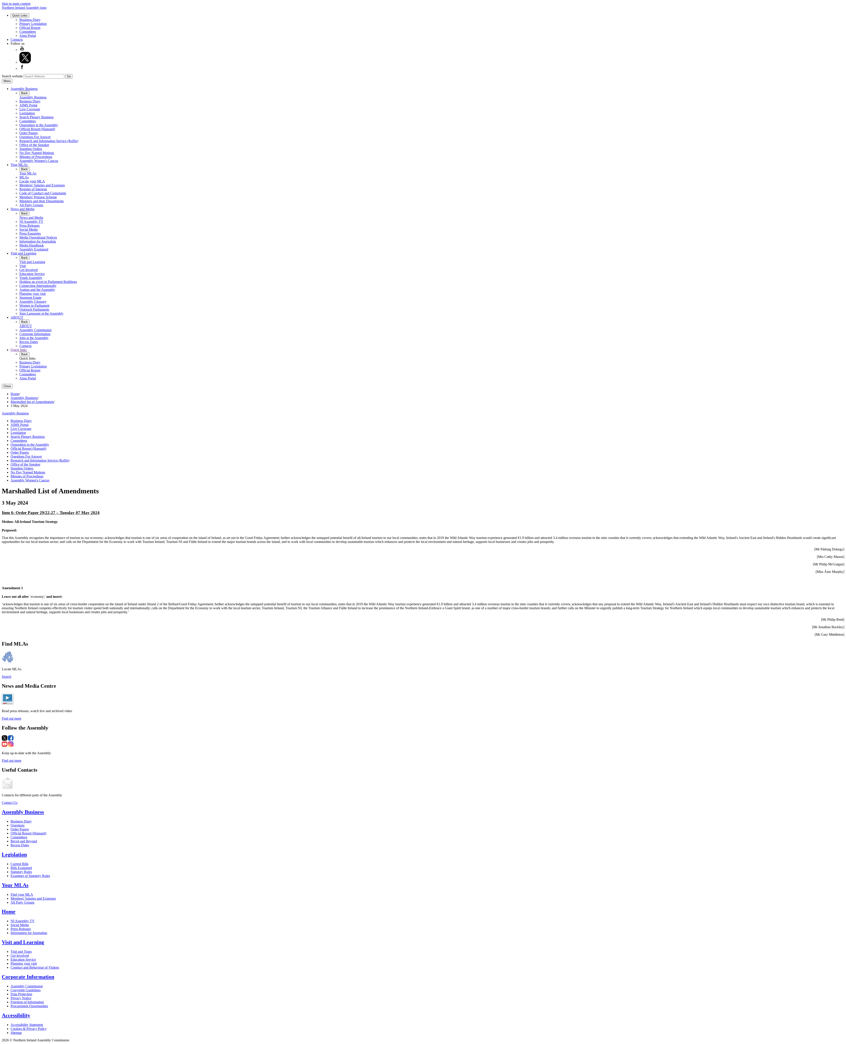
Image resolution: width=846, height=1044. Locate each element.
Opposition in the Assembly (38, 125)
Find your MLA (22, 894)
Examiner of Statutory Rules (30, 876)
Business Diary (30, 20)
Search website (12, 76)
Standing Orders (30, 149)
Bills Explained (21, 868)
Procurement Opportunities (29, 1006)
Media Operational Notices (38, 237)
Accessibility (16, 1015)
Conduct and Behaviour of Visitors (35, 967)
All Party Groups (31, 205)
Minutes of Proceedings (35, 157)
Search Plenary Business (36, 117)
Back (24, 93)
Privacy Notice (21, 998)
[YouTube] (22, 50)
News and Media (22, 209)
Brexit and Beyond (24, 841)
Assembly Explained (33, 249)
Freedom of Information (27, 1002)
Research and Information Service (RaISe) (48, 141)
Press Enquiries (30, 233)
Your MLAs (19, 165)
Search (6, 676)
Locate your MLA (32, 181)
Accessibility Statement (27, 1025)
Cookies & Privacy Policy (29, 1029)
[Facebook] (22, 68)
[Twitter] (25, 62)
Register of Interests (33, 189)
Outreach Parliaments (34, 309)
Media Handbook (31, 245)
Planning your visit (32, 293)
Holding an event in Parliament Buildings (48, 282)
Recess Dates (28, 342)
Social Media (28, 229)
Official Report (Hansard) (37, 129)
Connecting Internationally (37, 286)
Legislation (27, 113)
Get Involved (28, 270)
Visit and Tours (21, 951)
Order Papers (28, 133)
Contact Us (9, 802)
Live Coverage (29, 109)
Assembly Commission (35, 330)
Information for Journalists (37, 241)
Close (7, 386)
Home (15, 394)
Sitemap (16, 1033)
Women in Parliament (34, 305)
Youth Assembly (30, 278)
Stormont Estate (30, 297)
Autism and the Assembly (37, 290)
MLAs (24, 177)
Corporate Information (34, 334)
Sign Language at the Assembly (41, 313)
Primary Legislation (33, 24)
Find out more (11, 718)
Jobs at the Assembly (33, 338)
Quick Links (20, 15)
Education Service (32, 274)
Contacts (17, 39)
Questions (17, 825)
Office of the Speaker (34, 145)
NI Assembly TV (31, 221)
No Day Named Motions (36, 153)
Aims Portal (27, 35)
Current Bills (19, 864)
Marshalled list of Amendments (32, 402)
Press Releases (29, 225)
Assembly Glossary (32, 301)
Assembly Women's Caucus (38, 161)
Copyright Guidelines (26, 990)
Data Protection (21, 994)
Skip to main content (16, 4)
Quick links (19, 350)
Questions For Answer (35, 137)
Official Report (29, 28)
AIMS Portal (28, 105)
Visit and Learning (23, 253)
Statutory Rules (21, 872)
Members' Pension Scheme (38, 197)
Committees (27, 31)
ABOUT (17, 317)
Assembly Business (24, 89)
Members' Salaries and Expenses (42, 185)
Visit (22, 266)
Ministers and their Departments (41, 201)
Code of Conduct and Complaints (42, 193)
